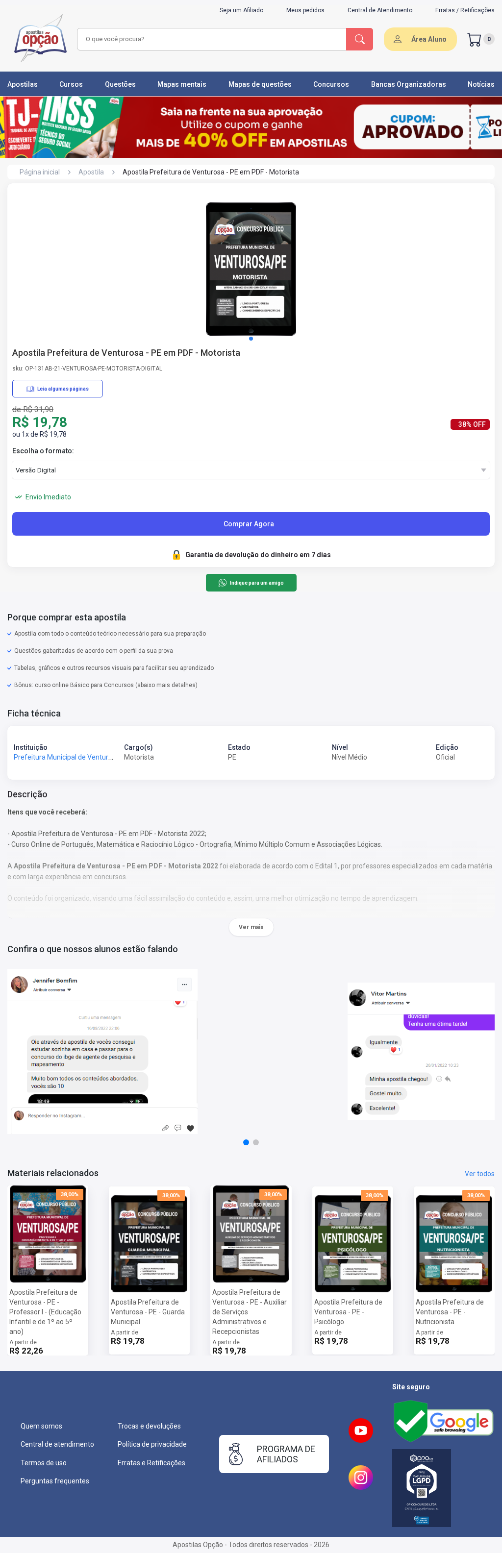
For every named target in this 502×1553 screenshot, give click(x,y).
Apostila (91, 172)
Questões (120, 84)
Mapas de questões (260, 84)
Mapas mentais (181, 84)
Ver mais (251, 927)
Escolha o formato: (43, 451)
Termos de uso (44, 1463)
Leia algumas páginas (63, 389)
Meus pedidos (305, 10)
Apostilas (22, 84)
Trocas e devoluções (149, 1426)
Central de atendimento (57, 1444)
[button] (251, 339)
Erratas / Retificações (465, 10)
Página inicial (40, 172)
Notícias (481, 84)
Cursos (71, 84)
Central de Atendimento (380, 10)
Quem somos (41, 1426)
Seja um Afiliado (241, 10)
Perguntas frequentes (55, 1481)
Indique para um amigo (256, 583)
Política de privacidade (152, 1444)
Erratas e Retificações (151, 1463)
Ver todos (480, 1174)
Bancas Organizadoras (408, 84)
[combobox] (210, 39)
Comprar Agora (249, 524)
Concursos (331, 84)
